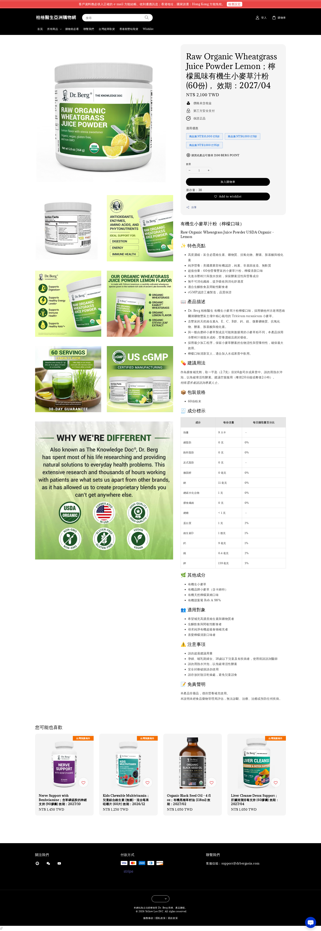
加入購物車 (228, 182)
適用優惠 (192, 128)
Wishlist (148, 29)
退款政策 (173, 918)
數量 (188, 164)
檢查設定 (234, 4)
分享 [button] (194, 207)
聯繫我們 (88, 29)
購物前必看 (72, 29)
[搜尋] (147, 17)
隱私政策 (160, 918)
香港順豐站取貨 (128, 29)
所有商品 (52, 29)
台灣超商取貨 (107, 29)
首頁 (40, 29)
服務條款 (148, 918)
